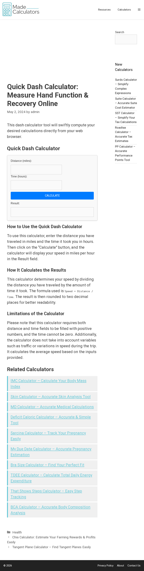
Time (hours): (19, 176)
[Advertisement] (52, 56)
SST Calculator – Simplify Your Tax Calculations (126, 117)
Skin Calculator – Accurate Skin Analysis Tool (51, 396)
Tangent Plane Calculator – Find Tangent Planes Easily (51, 547)
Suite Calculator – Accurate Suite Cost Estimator (126, 103)
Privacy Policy (105, 565)
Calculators (124, 9)
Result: (15, 203)
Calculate (52, 195)
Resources (104, 9)
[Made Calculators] (22, 9)
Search (119, 32)
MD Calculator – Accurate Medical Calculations (52, 407)
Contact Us (133, 565)
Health (17, 532)
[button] (139, 9)
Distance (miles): (21, 160)
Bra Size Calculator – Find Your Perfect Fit (47, 465)
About (120, 565)
